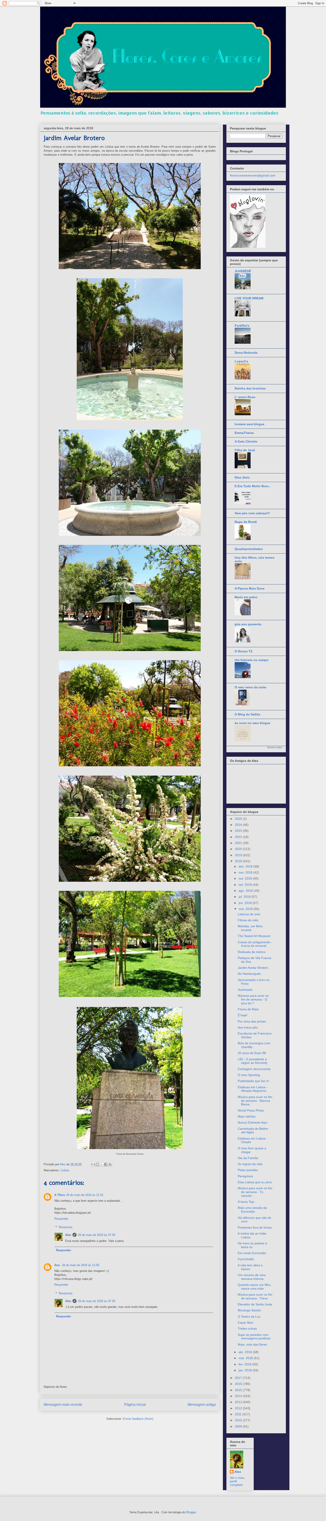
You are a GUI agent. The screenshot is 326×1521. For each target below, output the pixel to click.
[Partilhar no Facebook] (106, 1164)
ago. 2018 (246, 890)
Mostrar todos (274, 747)
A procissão (246, 1259)
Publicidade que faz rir (253, 1081)
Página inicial (135, 1404)
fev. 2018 (245, 1364)
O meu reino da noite (250, 687)
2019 (239, 855)
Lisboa (65, 1170)
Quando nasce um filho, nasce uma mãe (254, 1286)
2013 (239, 1402)
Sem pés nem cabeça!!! (252, 513)
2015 (239, 1390)
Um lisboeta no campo (252, 660)
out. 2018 (246, 878)
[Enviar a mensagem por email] (93, 1164)
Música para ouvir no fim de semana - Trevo (255, 1296)
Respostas (66, 1227)
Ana (57, 1265)
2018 (239, 861)
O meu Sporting (249, 1075)
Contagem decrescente (254, 1069)
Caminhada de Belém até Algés (253, 1130)
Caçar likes (245, 1322)
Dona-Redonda (246, 352)
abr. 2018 (246, 1352)
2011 (238, 1414)
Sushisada (245, 989)
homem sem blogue (249, 424)
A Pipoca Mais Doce (250, 588)
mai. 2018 (246, 909)
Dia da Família (248, 1158)
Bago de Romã (246, 522)
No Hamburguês (249, 973)
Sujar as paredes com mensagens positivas (254, 1336)
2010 (239, 1420)
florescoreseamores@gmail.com (252, 175)
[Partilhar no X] (101, 1164)
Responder (61, 1218)
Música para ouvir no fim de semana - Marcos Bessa (255, 1100)
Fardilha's (242, 325)
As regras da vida (250, 1164)
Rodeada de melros (251, 952)
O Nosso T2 (243, 651)
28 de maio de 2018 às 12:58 (80, 1265)
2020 (239, 849)
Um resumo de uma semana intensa (252, 1277)
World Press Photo (251, 1110)
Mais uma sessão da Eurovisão (252, 1209)
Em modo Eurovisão (252, 1253)
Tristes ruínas (247, 1328)
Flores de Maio (248, 1009)
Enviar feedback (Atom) (138, 1418)
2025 (239, 818)
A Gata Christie (246, 441)
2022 (239, 837)
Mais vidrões (246, 1116)
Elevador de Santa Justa (255, 1304)
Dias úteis (242, 477)
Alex (68, 1235)
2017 (239, 1378)
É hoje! (242, 1015)
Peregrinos (245, 1176)
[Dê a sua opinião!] (97, 1164)
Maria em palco (246, 597)
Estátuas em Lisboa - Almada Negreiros (252, 1089)
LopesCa (241, 361)
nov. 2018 (246, 872)
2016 (239, 1384)
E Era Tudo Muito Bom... (253, 486)
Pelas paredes (248, 1170)
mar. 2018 (246, 1358)
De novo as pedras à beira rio (252, 1245)
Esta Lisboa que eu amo (255, 1182)
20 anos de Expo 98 (252, 1053)
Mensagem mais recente (63, 1404)
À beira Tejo (246, 1201)
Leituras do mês (249, 914)
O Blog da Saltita (247, 714)
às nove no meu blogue (252, 723)
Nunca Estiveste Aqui (252, 1122)
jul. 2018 (245, 896)
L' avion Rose (245, 397)
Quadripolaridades (249, 549)
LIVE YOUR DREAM (249, 298)
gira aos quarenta (248, 624)
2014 (239, 1396)
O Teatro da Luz (249, 1316)
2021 (239, 843)
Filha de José (245, 450)
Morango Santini (249, 1310)
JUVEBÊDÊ (243, 271)
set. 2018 (246, 884)
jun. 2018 (246, 903)
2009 (239, 1426)
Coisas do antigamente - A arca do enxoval (255, 944)
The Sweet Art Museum (254, 936)
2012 (239, 1408)
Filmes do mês (248, 920)
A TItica (59, 1195)
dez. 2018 (246, 866)
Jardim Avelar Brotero (253, 967)
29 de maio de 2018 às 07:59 (96, 1235)
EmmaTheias (244, 433)
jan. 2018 (246, 1370)
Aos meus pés (248, 1027)
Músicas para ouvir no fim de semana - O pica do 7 (253, 999)
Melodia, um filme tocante (250, 928)
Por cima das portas (252, 1021)
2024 (239, 824)
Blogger (191, 1512)
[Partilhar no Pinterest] (110, 1164)
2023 (239, 830)
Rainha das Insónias (250, 388)
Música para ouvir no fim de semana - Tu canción (255, 1191)
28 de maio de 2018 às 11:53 (84, 1195)
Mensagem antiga (202, 1404)
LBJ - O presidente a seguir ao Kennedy (252, 1061)
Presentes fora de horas (255, 1227)
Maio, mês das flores (252, 1344)
